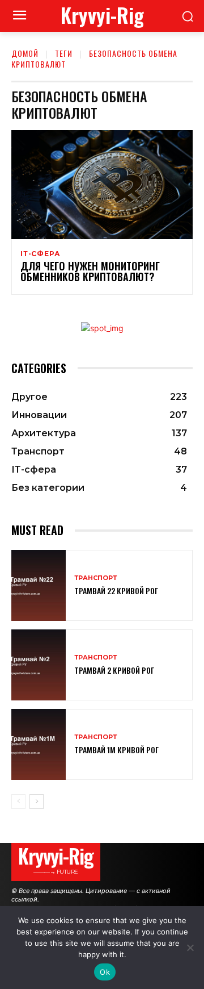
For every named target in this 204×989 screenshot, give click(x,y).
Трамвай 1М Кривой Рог (116, 750)
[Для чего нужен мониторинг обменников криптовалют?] (102, 184)
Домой (25, 53)
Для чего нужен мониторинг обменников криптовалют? (90, 271)
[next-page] (36, 801)
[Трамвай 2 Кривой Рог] (38, 664)
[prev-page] (18, 801)
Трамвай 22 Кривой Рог (116, 590)
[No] (190, 947)
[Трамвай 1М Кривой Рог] (38, 744)
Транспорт (95, 578)
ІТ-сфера (40, 254)
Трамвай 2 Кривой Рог (114, 670)
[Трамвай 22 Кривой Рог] (38, 585)
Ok (105, 972)
